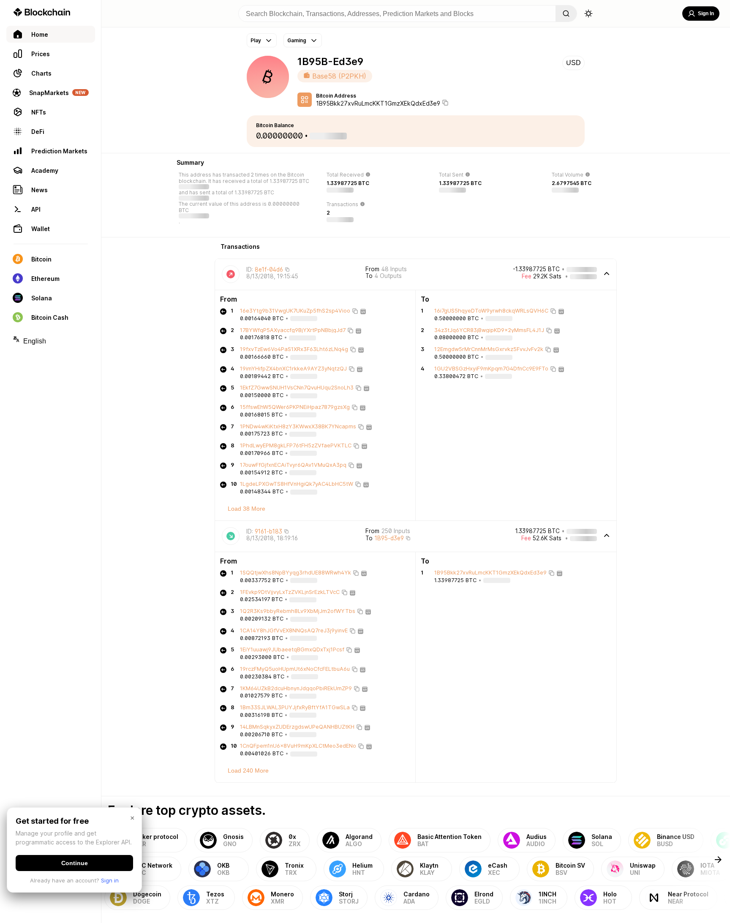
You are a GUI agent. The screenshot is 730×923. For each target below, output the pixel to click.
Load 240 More (248, 770)
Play (256, 40)
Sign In (706, 13)
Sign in (110, 880)
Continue (74, 863)
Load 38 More (246, 508)
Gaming (296, 40)
